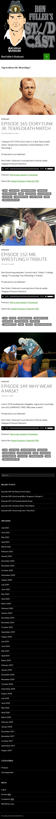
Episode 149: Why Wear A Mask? (26, 388)
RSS (37, 181)
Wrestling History (11, 200)
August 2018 (6, 693)
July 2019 (5, 641)
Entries (6, 794)
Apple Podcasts (18, 181)
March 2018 (6, 717)
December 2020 (7, 561)
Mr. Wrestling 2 (10, 193)
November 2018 (7, 679)
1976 (5, 190)
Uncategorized (7, 772)
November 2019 (7, 622)
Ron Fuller (31, 193)
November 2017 (7, 736)
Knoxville (42, 190)
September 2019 (8, 632)
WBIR (47, 197)
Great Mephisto (28, 190)
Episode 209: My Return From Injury (15, 491)
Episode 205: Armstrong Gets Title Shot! (18, 510)
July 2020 (5, 584)
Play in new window (18, 174)
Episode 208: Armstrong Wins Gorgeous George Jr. (22, 496)
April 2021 (5, 542)
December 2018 (7, 674)
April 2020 (5, 599)
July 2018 (5, 698)
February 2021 (7, 551)
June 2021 (5, 532)
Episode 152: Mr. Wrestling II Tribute (24, 257)
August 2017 (6, 750)
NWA (21, 193)
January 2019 (6, 670)
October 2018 (7, 684)
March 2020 (6, 603)
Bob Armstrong (28, 450)
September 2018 (8, 689)
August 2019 (6, 637)
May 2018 (5, 708)
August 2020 (6, 580)
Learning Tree (9, 453)
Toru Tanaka (36, 197)
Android (30, 181)
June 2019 (5, 646)
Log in (3, 789)
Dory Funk (14, 190)
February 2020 (7, 608)
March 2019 (6, 660)
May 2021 (5, 537)
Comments (7, 799)
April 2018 (5, 712)
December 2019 (7, 618)
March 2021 (6, 547)
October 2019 (7, 627)
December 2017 (7, 731)
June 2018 (5, 703)
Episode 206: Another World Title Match (17, 506)
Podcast (5, 119)
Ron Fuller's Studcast (12, 56)
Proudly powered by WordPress (12, 816)
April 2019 (5, 656)
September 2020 (8, 575)
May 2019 (5, 651)
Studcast (7, 197)
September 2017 (8, 746)
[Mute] (46, 169)
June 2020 (5, 589)
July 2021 (5, 528)
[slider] (51, 168)
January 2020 (6, 613)
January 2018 (6, 727)
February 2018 (7, 722)
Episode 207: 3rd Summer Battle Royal (16, 501)
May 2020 (5, 594)
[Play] (3, 169)
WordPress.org (7, 804)
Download (33, 174)
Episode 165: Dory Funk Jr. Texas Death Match (27, 126)
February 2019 (7, 665)
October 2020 (7, 570)
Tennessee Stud (21, 197)
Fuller (12, 318)
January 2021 (6, 556)
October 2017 (7, 741)
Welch (29, 324)
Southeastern (44, 193)
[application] (28, 169)
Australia (14, 450)
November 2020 (7, 566)
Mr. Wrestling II (41, 318)
